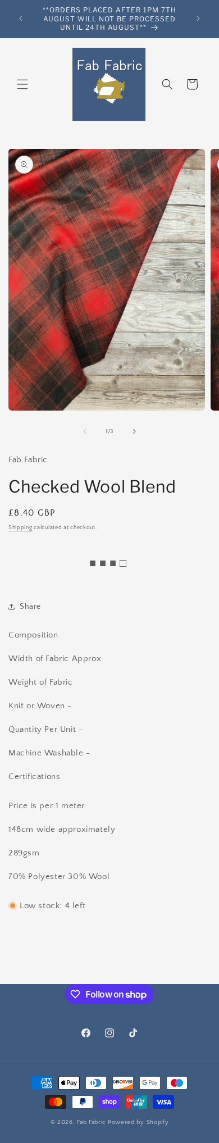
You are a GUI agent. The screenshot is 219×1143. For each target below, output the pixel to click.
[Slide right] (134, 431)
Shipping (20, 528)
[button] (22, 84)
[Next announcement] (198, 18)
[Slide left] (84, 431)
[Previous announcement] (20, 18)
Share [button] (30, 606)
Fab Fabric (91, 1122)
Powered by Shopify (138, 1122)
